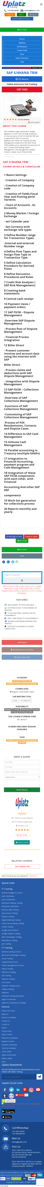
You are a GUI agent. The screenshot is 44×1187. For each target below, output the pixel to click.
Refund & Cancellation (10, 1038)
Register (10, 14)
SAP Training (6, 975)
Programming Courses (10, 962)
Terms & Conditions (9, 1048)
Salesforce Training (9, 972)
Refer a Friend (7, 1034)
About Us (5, 1014)
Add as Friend (23, 842)
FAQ (22, 62)
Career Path (22, 50)
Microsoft (28, 588)
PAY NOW (23, 30)
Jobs (22, 54)
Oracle (36, 588)
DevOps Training (8, 916)
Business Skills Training (10, 910)
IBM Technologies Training (11, 937)
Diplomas (5, 992)
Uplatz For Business (9, 999)
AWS (4, 586)
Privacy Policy (7, 1031)
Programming (7, 591)
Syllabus (22, 43)
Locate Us (5, 1024)
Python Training (7, 969)
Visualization (22, 593)
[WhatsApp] (17, 561)
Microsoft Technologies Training (13, 955)
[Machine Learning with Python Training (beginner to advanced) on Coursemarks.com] (22, 1105)
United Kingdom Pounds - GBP (22, 18)
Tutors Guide (6, 1051)
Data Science (25, 586)
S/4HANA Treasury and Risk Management (22, 684)
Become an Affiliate (9, 1017)
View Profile (22, 835)
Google (15, 588)
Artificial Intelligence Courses (12, 893)
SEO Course (6, 982)
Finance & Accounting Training (13, 923)
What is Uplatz (7, 1058)
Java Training (6, 944)
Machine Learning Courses (11, 952)
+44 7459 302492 (13, 10)
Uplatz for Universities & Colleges (14, 1003)
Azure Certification (8, 899)
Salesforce (25, 591)
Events (4, 1028)
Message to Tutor (15, 536)
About (22, 39)
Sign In (21, 14)
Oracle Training (7, 958)
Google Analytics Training (11, 933)
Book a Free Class (8, 1011)
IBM (21, 588)
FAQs (4, 1062)
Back (22, 556)
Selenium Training (8, 979)
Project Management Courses (13, 965)
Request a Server (8, 1041)
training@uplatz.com (31, 10)
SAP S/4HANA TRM (22, 72)
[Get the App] (8, 1111)
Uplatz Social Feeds (9, 1055)
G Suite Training (7, 927)
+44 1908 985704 (18, 1134)
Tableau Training (8, 989)
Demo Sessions (22, 58)
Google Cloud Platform (10, 930)
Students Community (9, 1045)
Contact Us (33, 876)
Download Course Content (22, 650)
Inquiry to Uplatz (31, 536)
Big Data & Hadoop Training (12, 903)
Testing (38, 591)
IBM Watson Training (9, 940)
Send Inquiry (22, 642)
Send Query (22, 789)
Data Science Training (10, 913)
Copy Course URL (23, 657)
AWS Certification (8, 896)
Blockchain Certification (10, 906)
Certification (22, 46)
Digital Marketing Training (11, 920)
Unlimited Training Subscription (13, 996)
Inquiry (33, 14)
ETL (33, 586)
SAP (32, 591)
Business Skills (13, 586)
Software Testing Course (11, 986)
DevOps (17, 591)
